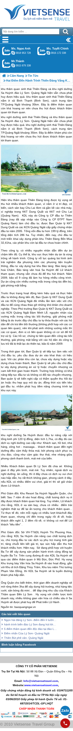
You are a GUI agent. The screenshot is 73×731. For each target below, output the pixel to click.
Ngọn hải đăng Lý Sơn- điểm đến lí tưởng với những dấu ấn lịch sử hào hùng (30, 619)
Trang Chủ (36, 12)
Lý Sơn (42, 466)
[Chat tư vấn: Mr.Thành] (13, 65)
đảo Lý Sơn (21, 121)
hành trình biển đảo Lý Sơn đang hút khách (30, 624)
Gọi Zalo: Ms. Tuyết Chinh (41, 51)
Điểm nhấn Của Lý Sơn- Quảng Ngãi (26, 633)
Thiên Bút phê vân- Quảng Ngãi (23, 637)
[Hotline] (65, 723)
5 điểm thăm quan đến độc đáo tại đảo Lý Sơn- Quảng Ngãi (30, 628)
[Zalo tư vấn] (65, 710)
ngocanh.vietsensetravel (13, 53)
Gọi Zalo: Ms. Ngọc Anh (6, 51)
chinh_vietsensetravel (48, 53)
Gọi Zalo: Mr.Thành (6, 63)
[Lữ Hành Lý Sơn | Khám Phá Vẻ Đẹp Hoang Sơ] (4, 75)
